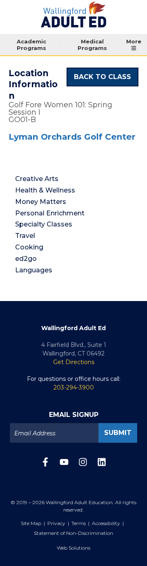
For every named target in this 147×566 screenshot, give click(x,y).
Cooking (29, 247)
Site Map (31, 523)
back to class (102, 77)
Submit (117, 433)
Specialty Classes (43, 224)
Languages (33, 270)
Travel (25, 236)
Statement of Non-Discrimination (73, 533)
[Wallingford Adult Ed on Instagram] (82, 464)
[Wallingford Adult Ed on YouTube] (64, 464)
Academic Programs (31, 44)
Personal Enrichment (50, 213)
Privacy (56, 523)
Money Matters (40, 202)
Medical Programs (92, 44)
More (133, 41)
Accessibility (106, 523)
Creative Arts (36, 179)
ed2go (26, 259)
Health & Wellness (45, 190)
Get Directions (73, 362)
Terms (78, 523)
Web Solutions (73, 548)
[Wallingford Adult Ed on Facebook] (45, 464)
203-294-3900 (73, 387)
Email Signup (73, 415)
